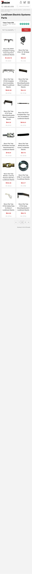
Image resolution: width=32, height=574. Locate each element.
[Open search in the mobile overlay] (23, 6)
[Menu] (28, 2)
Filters (26, 30)
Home (2, 9)
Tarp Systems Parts (8, 9)
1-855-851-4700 (9, 6)
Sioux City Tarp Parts (18, 9)
